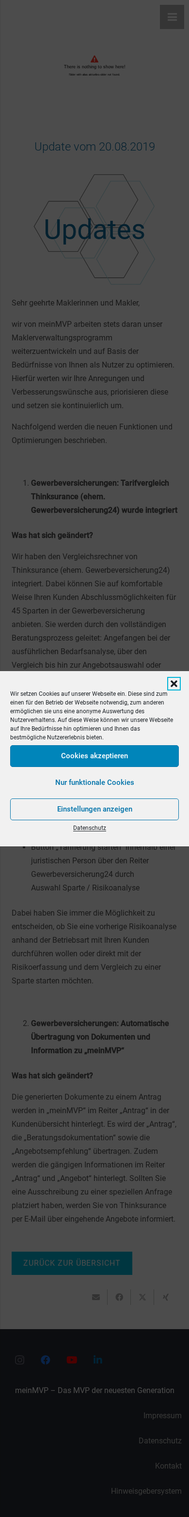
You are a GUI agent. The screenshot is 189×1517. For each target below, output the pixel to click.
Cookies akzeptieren (94, 755)
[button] (174, 684)
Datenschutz (89, 828)
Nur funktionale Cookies (94, 782)
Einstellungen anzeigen (94, 809)
